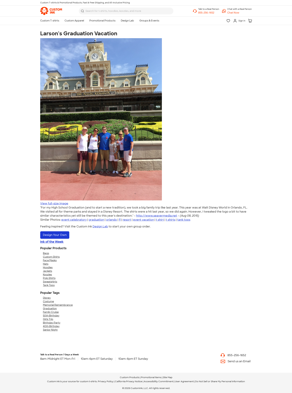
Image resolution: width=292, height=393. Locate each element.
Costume (48, 301)
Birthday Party (51, 322)
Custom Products (129, 377)
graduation (96, 220)
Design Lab (100, 226)
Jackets (47, 271)
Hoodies (48, 267)
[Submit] (82, 11)
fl (120, 220)
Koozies (47, 274)
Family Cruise (51, 312)
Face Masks (50, 260)
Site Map (167, 377)
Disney (47, 297)
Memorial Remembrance (58, 304)
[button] (239, 13)
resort (127, 220)
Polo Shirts (49, 278)
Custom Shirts (51, 256)
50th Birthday (51, 315)
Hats (45, 263)
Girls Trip (48, 319)
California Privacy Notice (128, 381)
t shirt (160, 220)
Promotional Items (151, 377)
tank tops (183, 220)
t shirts (170, 220)
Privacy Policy (105, 381)
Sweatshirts (50, 281)
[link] (51, 11)
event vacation (143, 220)
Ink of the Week (52, 242)
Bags (46, 253)
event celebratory (74, 220)
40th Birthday (51, 326)
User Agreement (184, 381)
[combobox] (126, 11)
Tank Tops (49, 285)
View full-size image (54, 203)
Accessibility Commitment (158, 381)
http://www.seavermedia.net (156, 215)
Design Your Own (55, 235)
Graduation (50, 308)
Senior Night (50, 329)
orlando (111, 220)
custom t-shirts (88, 381)
